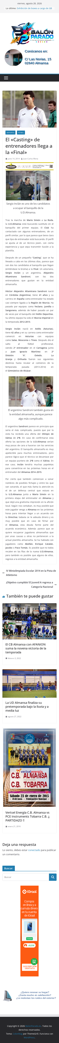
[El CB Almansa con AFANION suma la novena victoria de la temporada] (29, 605)
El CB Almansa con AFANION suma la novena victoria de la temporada (25, 648)
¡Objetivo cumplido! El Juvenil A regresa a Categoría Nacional (29, 584)
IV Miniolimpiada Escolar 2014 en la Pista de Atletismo (31, 573)
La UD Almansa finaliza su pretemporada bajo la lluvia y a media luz (27, 707)
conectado (34, 850)
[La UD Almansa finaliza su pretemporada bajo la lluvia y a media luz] (29, 671)
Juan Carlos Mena (30, 158)
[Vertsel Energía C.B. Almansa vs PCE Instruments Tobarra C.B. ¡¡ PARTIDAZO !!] (29, 729)
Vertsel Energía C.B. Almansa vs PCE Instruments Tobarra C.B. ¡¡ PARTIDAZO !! (27, 816)
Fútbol (21, 132)
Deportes (10, 132)
